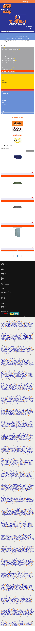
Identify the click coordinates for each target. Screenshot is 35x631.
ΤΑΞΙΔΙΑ (26, 38)
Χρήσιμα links (3, 297)
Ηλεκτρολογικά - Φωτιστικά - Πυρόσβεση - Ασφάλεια (10, 65)
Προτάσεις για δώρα (4, 82)
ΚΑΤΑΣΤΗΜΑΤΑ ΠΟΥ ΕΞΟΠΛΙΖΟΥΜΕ (12, 36)
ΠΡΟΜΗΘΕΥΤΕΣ (8, 38)
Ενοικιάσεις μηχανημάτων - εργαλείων (6, 292)
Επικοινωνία (3, 305)
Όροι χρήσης (3, 274)
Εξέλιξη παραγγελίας (4, 279)
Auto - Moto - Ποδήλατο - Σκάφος (7, 69)
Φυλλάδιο (3, 89)
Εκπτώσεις (2, 269)
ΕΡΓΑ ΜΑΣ (18, 36)
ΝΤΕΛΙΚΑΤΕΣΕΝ (22, 38)
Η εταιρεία (2, 263)
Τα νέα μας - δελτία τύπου (4, 264)
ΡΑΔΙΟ (28, 38)
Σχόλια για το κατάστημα (4, 311)
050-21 (2, 245)
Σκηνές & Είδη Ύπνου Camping (25, 40)
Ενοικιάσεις (3, 84)
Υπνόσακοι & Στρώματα (4, 41)
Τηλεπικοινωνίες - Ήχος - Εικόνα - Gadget (8, 67)
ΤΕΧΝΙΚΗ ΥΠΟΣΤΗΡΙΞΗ (5, 93)
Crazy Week (3, 76)
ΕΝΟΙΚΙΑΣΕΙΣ (3, 95)
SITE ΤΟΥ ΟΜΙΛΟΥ (17, 38)
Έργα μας (2, 294)
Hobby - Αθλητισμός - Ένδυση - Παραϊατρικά (10, 40)
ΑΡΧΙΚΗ (27, 0)
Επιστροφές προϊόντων (4, 285)
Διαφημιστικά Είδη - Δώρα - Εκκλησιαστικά (8, 73)
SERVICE (3, 91)
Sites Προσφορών (4, 87)
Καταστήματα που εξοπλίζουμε (5, 293)
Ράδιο (2, 302)
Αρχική (2, 40)
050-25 (2, 220)
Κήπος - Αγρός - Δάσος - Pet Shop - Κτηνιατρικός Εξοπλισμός (11, 49)
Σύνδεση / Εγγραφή (3, 282)
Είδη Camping (18, 40)
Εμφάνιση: (30, 149)
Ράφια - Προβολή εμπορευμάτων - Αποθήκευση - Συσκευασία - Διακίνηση (12, 54)
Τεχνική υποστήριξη (4, 306)
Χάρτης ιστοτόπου (3, 265)
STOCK (3, 47)
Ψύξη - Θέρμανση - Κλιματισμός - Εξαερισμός (9, 58)
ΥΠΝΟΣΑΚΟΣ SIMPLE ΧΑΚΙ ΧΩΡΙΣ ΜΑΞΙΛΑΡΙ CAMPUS (8, 193)
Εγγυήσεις (2, 278)
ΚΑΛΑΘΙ (26, 2)
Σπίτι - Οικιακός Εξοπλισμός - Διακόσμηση (8, 51)
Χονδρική (2, 268)
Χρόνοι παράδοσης (3, 277)
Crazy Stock (3, 80)
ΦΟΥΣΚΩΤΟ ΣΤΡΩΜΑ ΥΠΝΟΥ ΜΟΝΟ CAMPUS (7, 168)
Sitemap (2, 283)
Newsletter (2, 270)
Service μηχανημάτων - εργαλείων (6, 291)
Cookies (2, 271)
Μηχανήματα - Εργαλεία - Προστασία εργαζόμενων (9, 62)
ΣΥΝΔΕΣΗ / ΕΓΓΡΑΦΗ (25, 1)
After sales (2, 307)
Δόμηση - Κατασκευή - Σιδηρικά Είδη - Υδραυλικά (9, 60)
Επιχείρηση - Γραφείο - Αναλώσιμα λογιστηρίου (9, 56)
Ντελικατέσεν (3, 299)
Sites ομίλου (3, 298)
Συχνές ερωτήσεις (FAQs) (4, 308)
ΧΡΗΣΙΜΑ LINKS (12, 38)
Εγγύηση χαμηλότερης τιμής (5, 284)
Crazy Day (3, 78)
